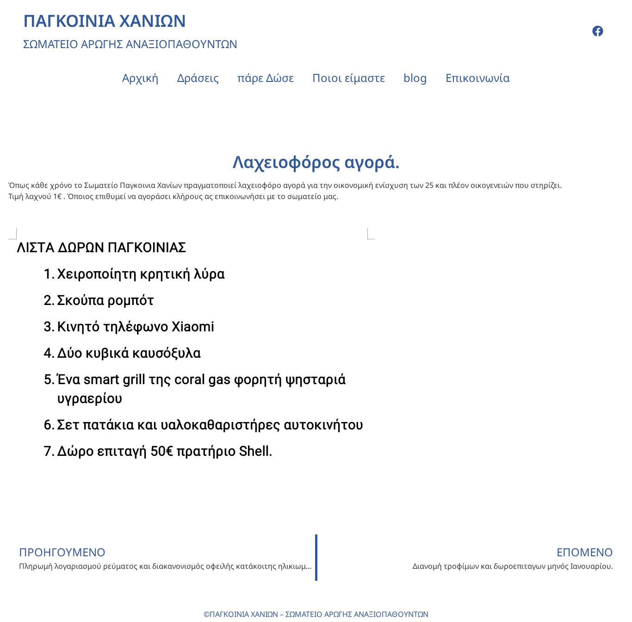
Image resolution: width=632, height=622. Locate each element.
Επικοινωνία (478, 77)
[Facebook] (598, 31)
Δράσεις (198, 77)
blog (415, 77)
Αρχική (140, 77)
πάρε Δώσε (265, 77)
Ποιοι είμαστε (348, 77)
